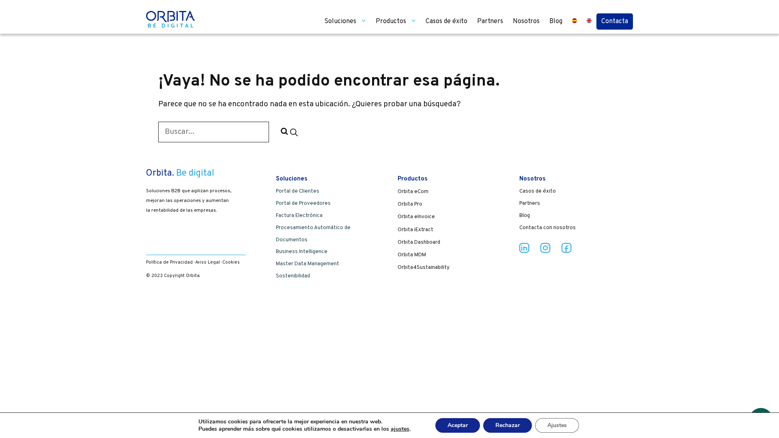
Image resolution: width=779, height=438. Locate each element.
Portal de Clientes (297, 191)
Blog (555, 21)
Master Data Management (307, 264)
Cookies (231, 262)
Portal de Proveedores (303, 203)
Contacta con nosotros (547, 228)
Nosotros (526, 21)
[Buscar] (288, 132)
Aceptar (458, 425)
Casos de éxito (446, 21)
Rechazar (507, 425)
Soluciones (340, 21)
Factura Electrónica (299, 216)
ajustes (400, 429)
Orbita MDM (412, 255)
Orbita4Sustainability (424, 267)
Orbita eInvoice (416, 217)
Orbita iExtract (415, 230)
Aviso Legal (207, 262)
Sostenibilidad (293, 276)
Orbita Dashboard (419, 242)
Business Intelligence (301, 252)
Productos (391, 21)
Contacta (614, 21)
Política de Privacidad (169, 262)
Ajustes (557, 425)
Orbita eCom (413, 192)
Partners (490, 21)
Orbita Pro (410, 204)
